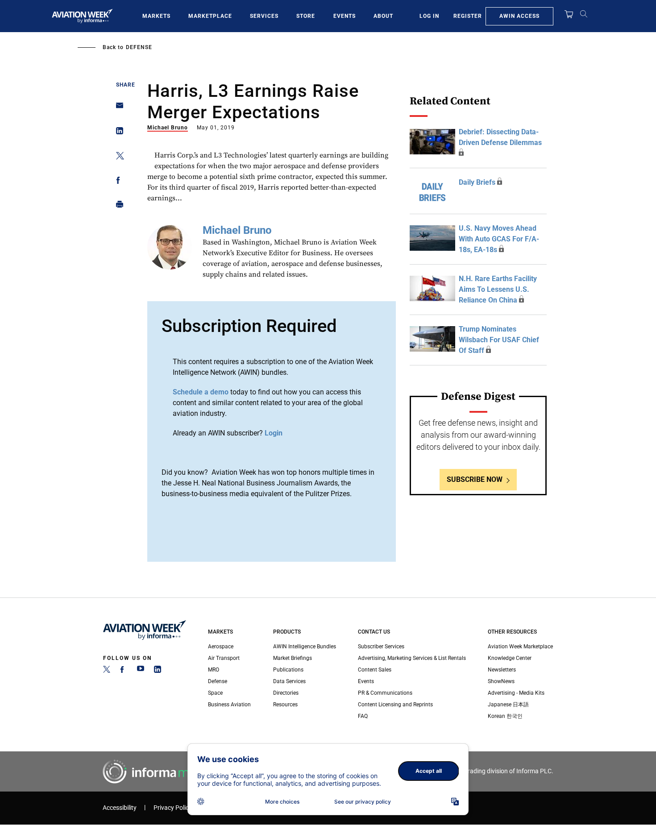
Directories (286, 693)
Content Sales (374, 670)
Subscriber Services (381, 646)
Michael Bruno (167, 127)
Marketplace (210, 16)
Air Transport (224, 658)
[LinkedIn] (157, 671)
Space (215, 693)
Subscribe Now (474, 479)
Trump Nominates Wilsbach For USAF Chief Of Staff (499, 340)
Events (344, 16)
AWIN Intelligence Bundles (304, 646)
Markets (156, 16)
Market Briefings (292, 658)
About (383, 16)
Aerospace (220, 646)
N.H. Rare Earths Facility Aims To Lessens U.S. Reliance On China (498, 289)
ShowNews (501, 681)
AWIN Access (519, 16)
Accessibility (120, 808)
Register (467, 16)
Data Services (289, 681)
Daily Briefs (477, 182)
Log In (429, 16)
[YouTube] (140, 671)
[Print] (117, 206)
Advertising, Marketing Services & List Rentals (412, 658)
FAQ (363, 716)
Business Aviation (229, 704)
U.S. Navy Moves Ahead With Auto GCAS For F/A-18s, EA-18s (499, 239)
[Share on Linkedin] (117, 132)
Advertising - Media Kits (516, 693)
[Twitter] (106, 671)
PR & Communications (385, 693)
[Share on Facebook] (117, 181)
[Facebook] (123, 671)
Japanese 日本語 (508, 704)
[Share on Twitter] (117, 157)
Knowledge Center (509, 658)
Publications (288, 670)
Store (305, 16)
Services (264, 16)
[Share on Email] (117, 108)
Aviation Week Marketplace (520, 646)
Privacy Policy (173, 808)
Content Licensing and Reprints (395, 704)
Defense (139, 47)
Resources (285, 704)
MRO (213, 670)
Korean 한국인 (505, 716)
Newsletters (502, 670)
